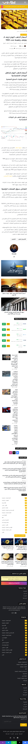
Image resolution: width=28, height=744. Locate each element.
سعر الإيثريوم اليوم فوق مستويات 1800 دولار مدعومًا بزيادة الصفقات (21, 548)
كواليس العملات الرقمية (6, 527)
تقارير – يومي (4, 505)
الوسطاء (25, 680)
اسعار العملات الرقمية (6, 512)
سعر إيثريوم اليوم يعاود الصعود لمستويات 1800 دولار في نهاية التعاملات (14, 272)
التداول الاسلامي (5, 520)
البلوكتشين (4, 515)
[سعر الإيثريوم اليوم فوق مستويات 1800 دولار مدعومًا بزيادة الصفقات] (21, 541)
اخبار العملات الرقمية (6, 498)
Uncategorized (5, 522)
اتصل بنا (25, 595)
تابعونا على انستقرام (13, 583)
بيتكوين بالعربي (9, 731)
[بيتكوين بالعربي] (10, 2)
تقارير (2, 532)
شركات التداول (4, 507)
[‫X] (14, 613)
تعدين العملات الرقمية (6, 530)
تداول (4, 324)
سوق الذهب (18, 148)
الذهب (13, 239)
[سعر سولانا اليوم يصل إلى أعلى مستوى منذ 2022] (7, 541)
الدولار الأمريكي (8, 176)
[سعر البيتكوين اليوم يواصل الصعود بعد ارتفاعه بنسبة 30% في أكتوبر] (7, 556)
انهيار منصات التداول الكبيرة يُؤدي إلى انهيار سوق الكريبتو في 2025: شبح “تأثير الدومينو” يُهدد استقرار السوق (14, 361)
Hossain (22, 46)
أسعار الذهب (21, 239)
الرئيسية (24, 31)
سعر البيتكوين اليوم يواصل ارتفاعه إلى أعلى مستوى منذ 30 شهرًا (21, 563)
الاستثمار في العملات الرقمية (7, 510)
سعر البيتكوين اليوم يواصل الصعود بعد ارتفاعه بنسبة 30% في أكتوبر (7, 563)
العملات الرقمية (5, 500)
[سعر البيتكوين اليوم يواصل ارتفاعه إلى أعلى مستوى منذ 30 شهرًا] (21, 556)
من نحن (25, 593)
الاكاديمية (3, 503)
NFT (2, 517)
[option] (14, 268)
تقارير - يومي (19, 31)
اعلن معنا (25, 598)
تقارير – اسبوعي (4, 525)
